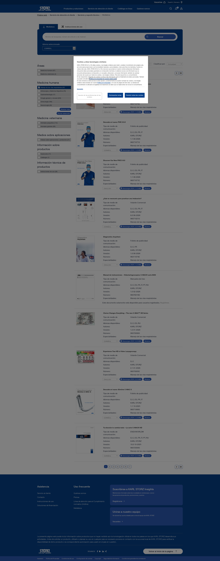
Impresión (80, 89)
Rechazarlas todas (115, 95)
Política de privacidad (103, 82)
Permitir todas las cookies (134, 95)
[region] (111, 79)
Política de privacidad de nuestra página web (103, 79)
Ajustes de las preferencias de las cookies (89, 96)
